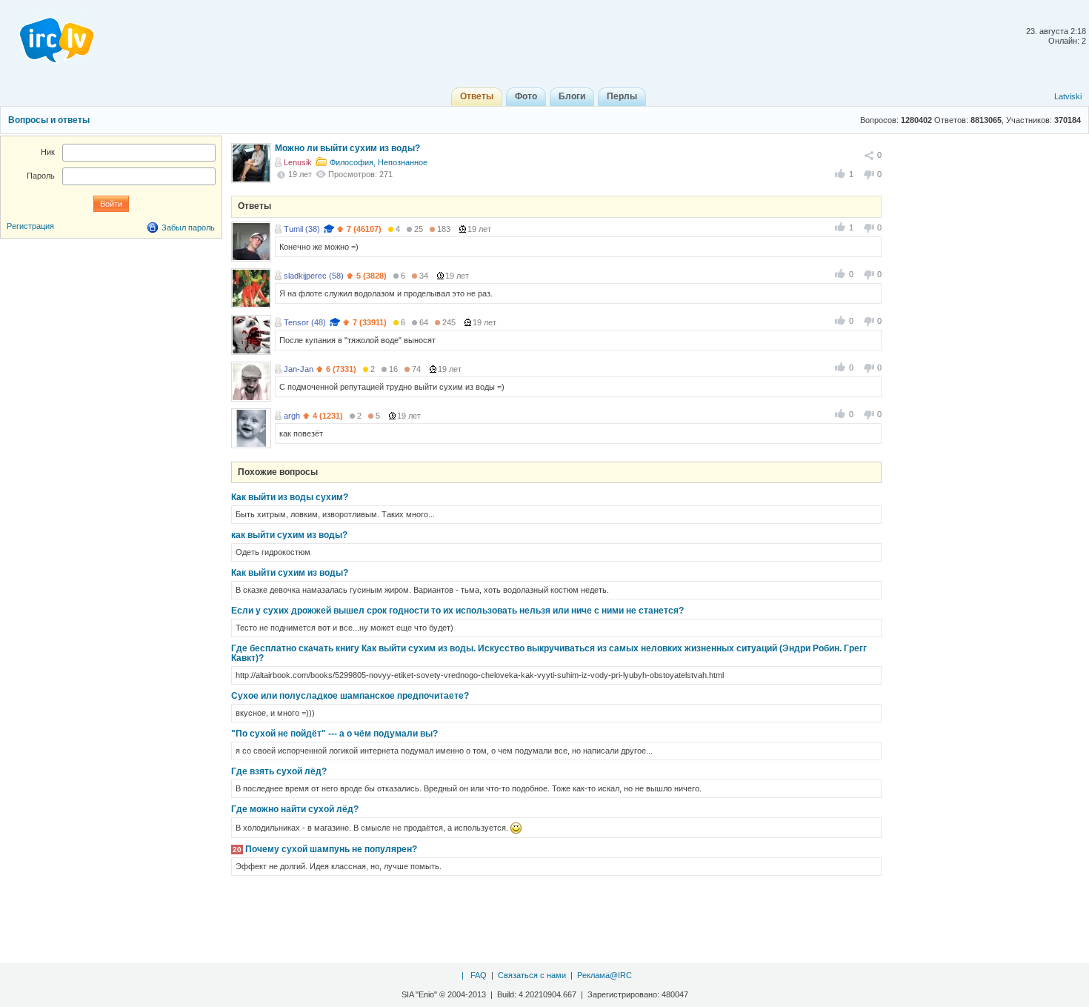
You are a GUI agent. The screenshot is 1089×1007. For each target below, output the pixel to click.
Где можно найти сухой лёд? (295, 809)
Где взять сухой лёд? (279, 771)
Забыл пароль (188, 227)
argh (292, 415)
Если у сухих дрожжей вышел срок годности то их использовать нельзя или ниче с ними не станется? (457, 610)
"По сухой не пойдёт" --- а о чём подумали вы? (334, 733)
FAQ (478, 975)
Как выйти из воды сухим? (289, 497)
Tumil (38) (302, 229)
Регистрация (30, 226)
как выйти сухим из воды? (289, 535)
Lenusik (298, 162)
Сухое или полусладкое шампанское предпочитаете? (350, 696)
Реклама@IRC (604, 975)
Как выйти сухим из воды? (289, 573)
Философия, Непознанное (378, 162)
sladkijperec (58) (314, 275)
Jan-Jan (298, 369)
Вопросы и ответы (49, 120)
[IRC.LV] (47, 35)
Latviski (1068, 96)
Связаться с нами (532, 975)
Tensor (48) (305, 322)
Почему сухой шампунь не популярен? (331, 849)
